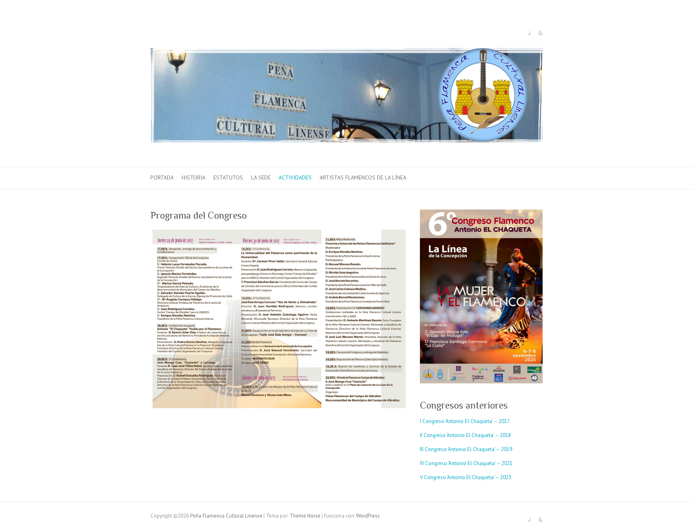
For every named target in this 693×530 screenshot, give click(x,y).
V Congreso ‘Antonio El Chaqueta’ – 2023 (465, 477)
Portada (162, 177)
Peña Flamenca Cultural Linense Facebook (525, 29)
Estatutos (228, 177)
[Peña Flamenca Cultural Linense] (346, 97)
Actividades (295, 177)
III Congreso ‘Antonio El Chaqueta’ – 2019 (466, 449)
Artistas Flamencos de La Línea (363, 177)
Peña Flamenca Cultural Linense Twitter (537, 29)
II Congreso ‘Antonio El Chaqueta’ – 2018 (465, 435)
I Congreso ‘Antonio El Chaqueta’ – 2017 (465, 421)
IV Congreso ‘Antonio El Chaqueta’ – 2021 (466, 463)
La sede (261, 177)
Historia (193, 177)
